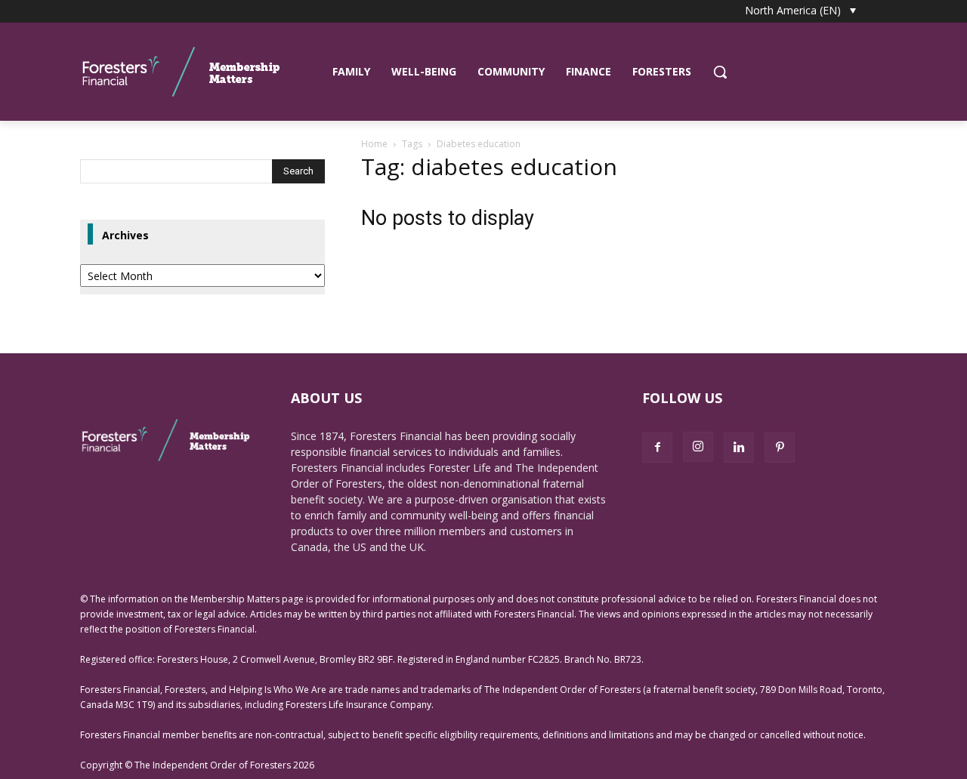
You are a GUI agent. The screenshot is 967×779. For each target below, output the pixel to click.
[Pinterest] (780, 448)
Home (374, 143)
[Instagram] (698, 447)
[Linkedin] (739, 448)
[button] (720, 72)
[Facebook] (657, 448)
